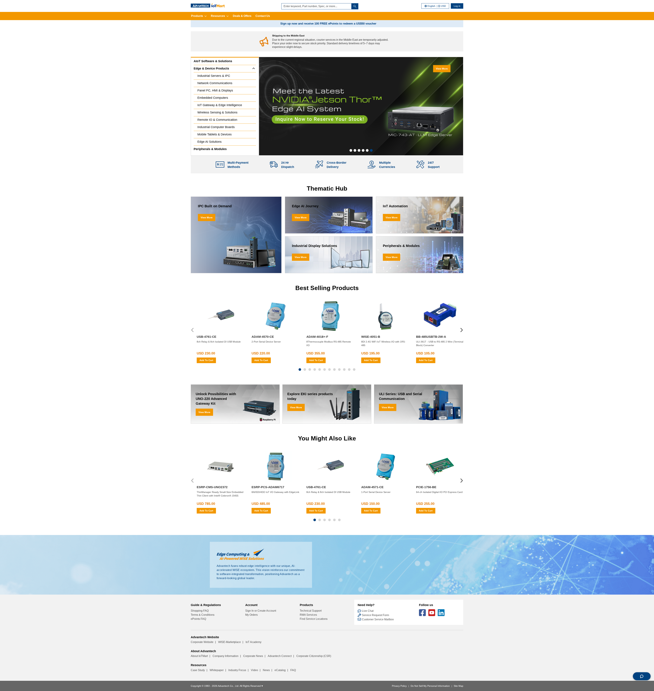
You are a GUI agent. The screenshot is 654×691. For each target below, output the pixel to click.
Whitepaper (217, 670)
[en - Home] (208, 5)
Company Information (225, 656)
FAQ (293, 670)
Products (197, 15)
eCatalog (280, 670)
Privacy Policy (399, 686)
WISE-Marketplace (229, 642)
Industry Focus (237, 670)
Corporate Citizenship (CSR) (313, 656)
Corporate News (253, 656)
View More (442, 68)
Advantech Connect (280, 656)
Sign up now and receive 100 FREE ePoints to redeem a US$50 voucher (328, 23)
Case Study (198, 670)
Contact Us (262, 15)
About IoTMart (199, 656)
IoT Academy (253, 642)
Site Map (458, 686)
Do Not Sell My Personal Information (430, 686)
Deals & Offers (242, 15)
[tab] (350, 150)
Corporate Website (202, 642)
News (266, 670)
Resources (218, 15)
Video (254, 670)
